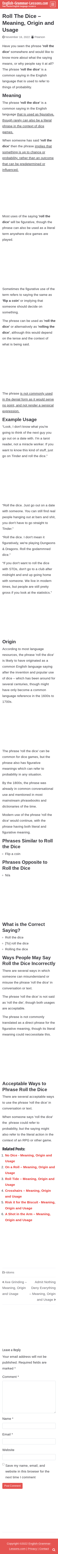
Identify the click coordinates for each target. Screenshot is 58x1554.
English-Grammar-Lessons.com (25, 3)
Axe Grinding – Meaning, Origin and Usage (14, 1288)
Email (7, 1434)
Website (8, 1450)
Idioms (10, 1272)
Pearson (40, 37)
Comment (10, 1376)
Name (7, 1418)
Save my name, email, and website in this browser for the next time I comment (27, 1471)
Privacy (32, 1548)
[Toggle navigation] (53, 4)
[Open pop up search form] (54, 1550)
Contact (44, 1548)
